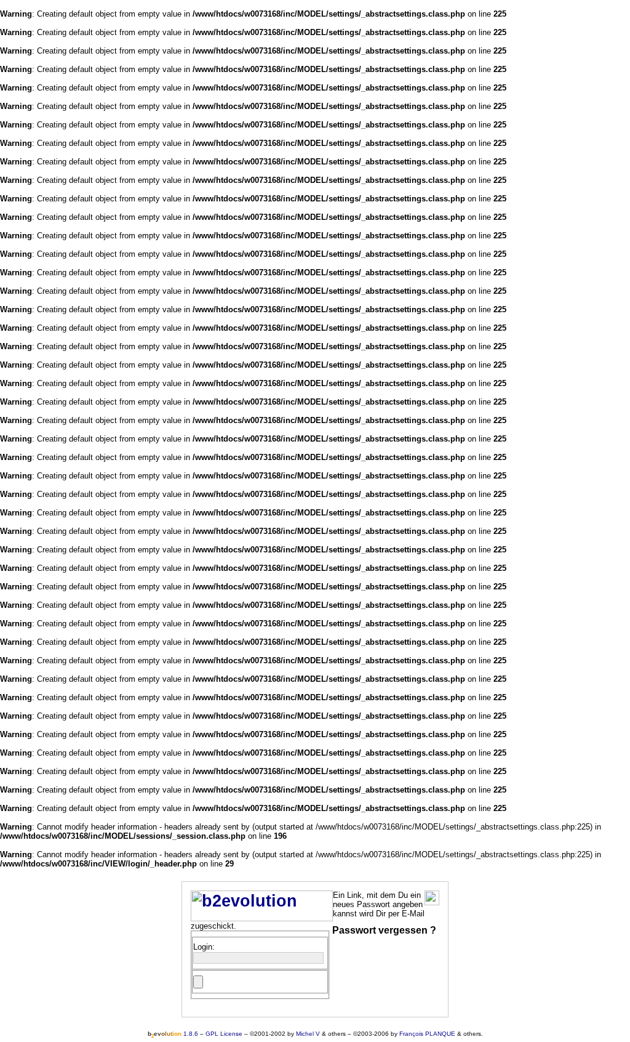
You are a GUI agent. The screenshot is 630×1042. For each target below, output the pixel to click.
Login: (204, 946)
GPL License (223, 1033)
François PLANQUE (427, 1033)
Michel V (308, 1033)
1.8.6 (173, 1033)
